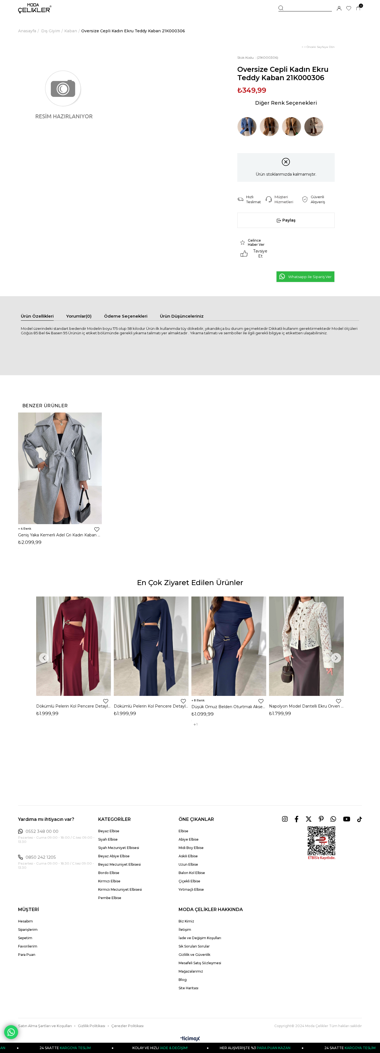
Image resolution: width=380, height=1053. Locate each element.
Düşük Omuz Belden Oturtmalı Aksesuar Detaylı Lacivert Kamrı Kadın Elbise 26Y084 (228, 706)
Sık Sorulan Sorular (194, 946)
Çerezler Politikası (127, 1026)
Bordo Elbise (108, 873)
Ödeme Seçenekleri (125, 316)
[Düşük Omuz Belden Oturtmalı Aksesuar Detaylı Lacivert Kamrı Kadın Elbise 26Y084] (228, 646)
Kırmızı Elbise (109, 881)
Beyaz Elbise (108, 831)
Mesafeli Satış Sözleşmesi (200, 963)
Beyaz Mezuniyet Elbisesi (119, 864)
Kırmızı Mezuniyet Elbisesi (120, 889)
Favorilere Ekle (96, 529)
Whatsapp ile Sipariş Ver (310, 276)
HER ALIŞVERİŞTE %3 (231, 1048)
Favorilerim (27, 946)
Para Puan (26, 955)
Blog (183, 980)
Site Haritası (188, 988)
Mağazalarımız (191, 971)
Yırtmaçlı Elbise (191, 889)
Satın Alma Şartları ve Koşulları (45, 1026)
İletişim (185, 929)
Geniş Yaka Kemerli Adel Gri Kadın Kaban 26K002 (60, 534)
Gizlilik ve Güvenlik (194, 955)
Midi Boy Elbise (191, 848)
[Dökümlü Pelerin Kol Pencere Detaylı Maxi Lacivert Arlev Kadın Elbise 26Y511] (151, 646)
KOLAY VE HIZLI (136, 1048)
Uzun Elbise (188, 864)
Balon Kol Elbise (192, 873)
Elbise (183, 831)
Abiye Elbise (189, 839)
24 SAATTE (326, 1048)
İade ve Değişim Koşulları (200, 938)
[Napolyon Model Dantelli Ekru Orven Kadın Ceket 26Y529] (306, 646)
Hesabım (25, 921)
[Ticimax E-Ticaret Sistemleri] (190, 1039)
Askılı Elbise (188, 856)
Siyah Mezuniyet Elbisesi (118, 848)
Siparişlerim (28, 929)
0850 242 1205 (41, 857)
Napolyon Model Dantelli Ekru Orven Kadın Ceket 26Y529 (306, 706)
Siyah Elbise (108, 839)
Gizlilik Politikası (91, 1026)
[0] (358, 8)
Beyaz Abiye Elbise (114, 856)
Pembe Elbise (109, 898)
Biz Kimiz (186, 921)
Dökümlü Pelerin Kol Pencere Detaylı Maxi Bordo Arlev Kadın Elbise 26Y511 (73, 706)
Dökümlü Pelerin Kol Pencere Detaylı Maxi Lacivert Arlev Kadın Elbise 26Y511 (151, 706)
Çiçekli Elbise (189, 881)
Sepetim (25, 938)
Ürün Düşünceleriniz (182, 316)
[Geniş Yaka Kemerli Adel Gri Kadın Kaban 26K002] (60, 468)
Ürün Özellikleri (37, 316)
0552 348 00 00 (42, 831)
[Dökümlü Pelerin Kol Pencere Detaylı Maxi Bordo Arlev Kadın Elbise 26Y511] (73, 646)
